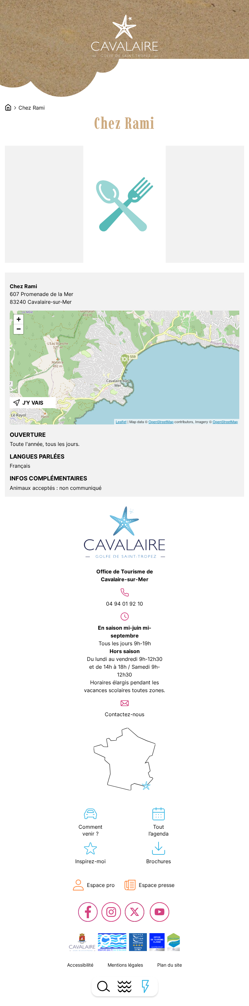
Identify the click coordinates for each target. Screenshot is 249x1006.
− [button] (19, 329)
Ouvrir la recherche (103, 986)
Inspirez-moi (90, 861)
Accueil (8, 107)
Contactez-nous (124, 714)
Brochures (158, 861)
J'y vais (32, 402)
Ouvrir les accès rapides (145, 986)
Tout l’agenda (158, 830)
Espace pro (101, 885)
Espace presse (156, 885)
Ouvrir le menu (124, 986)
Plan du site (169, 965)
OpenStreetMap (160, 421)
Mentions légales (125, 965)
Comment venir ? (90, 830)
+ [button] (19, 319)
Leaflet (121, 421)
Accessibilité (80, 965)
